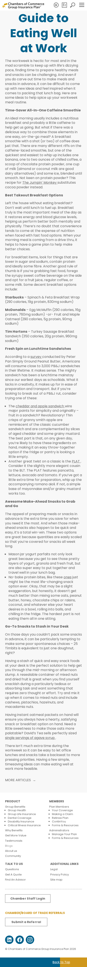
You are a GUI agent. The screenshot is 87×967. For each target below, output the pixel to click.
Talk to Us (14, 864)
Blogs (9, 846)
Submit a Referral (26, 922)
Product (12, 801)
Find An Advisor (15, 880)
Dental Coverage (19, 818)
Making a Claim (62, 814)
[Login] (56, 5)
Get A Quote (13, 875)
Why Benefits (14, 830)
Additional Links (64, 864)
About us (11, 851)
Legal (54, 869)
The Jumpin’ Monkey (39, 182)
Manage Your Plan (64, 834)
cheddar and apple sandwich (40, 406)
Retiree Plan (60, 818)
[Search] (73, 5)
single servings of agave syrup (30, 737)
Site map (56, 880)
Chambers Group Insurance (23, 5)
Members (56, 801)
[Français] (65, 5)
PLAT (76, 461)
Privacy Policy (59, 875)
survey (36, 356)
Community (13, 856)
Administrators (59, 830)
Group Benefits (15, 807)
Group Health (17, 810)
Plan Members (59, 807)
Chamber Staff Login (27, 898)
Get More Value (15, 835)
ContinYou (59, 821)
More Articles (18, 780)
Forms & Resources (65, 825)
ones (68, 577)
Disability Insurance (21, 821)
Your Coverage (62, 810)
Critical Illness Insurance (24, 825)
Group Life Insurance (22, 814)
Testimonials (13, 841)
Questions (12, 869)
